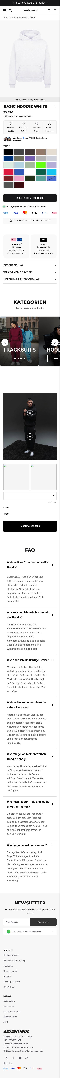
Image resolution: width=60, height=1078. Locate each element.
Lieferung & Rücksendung (21, 279)
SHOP (12, 18)
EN (10, 1063)
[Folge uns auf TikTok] (26, 1058)
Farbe (6, 508)
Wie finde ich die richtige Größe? (28, 660)
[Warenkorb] (55, 10)
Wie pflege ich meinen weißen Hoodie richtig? (26, 756)
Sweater (11, 730)
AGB (5, 1022)
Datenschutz (9, 1001)
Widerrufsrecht (10, 1017)
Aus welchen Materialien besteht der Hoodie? (28, 615)
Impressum (8, 1006)
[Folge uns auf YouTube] (20, 1058)
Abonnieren (43, 922)
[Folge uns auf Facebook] (13, 1058)
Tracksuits (39, 730)
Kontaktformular (10, 955)
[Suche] (10, 10)
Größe (7, 514)
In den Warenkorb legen (30, 198)
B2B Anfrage (9, 987)
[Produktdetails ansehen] (30, 413)
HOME (5, 18)
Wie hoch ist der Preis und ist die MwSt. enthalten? (28, 804)
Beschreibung (13, 265)
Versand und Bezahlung (14, 960)
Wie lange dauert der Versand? (27, 845)
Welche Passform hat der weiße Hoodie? (27, 565)
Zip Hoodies (22, 730)
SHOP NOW (19, 358)
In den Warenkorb (30, 526)
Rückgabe (8, 966)
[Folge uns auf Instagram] (6, 1058)
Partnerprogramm (11, 982)
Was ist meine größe (17, 272)
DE (4, 1063)
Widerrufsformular (11, 1011)
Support (7, 976)
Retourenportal (10, 971)
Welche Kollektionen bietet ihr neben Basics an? (26, 705)
